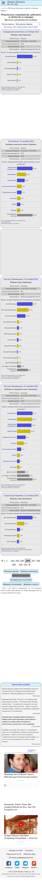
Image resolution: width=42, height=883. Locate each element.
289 (14, 564)
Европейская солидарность (11, 168)
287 (33, 561)
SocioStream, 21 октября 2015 (21, 141)
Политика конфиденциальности (21, 857)
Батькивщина (12, 174)
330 (21, 564)
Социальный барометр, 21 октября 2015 (21, 496)
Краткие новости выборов (21, 684)
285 (22, 561)
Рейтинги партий (11, 571)
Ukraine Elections (16, 2)
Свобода (13, 210)
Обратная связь (30, 854)
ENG (16, 4)
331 (26, 564)
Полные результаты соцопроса (10, 90)
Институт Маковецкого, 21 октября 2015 (21, 279)
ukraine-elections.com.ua (28, 876)
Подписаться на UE (13, 854)
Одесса (30, 27)
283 (13, 561)
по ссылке (17, 593)
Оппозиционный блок (9, 186)
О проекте (29, 850)
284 (17, 561)
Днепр (25, 27)
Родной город (11, 431)
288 (38, 561)
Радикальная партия (9, 192)
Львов (35, 27)
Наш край (13, 198)
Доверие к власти (31, 584)
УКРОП (14, 204)
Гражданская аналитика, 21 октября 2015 (21, 32)
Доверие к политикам (12, 584)
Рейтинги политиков (29, 571)
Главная (3, 8)
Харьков (19, 27)
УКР (8, 4)
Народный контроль (9, 461)
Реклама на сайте (16, 850)
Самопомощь (12, 180)
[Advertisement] (21, 116)
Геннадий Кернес (10, 56)
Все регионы (8, 27)
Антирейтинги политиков (21, 580)
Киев (14, 27)
